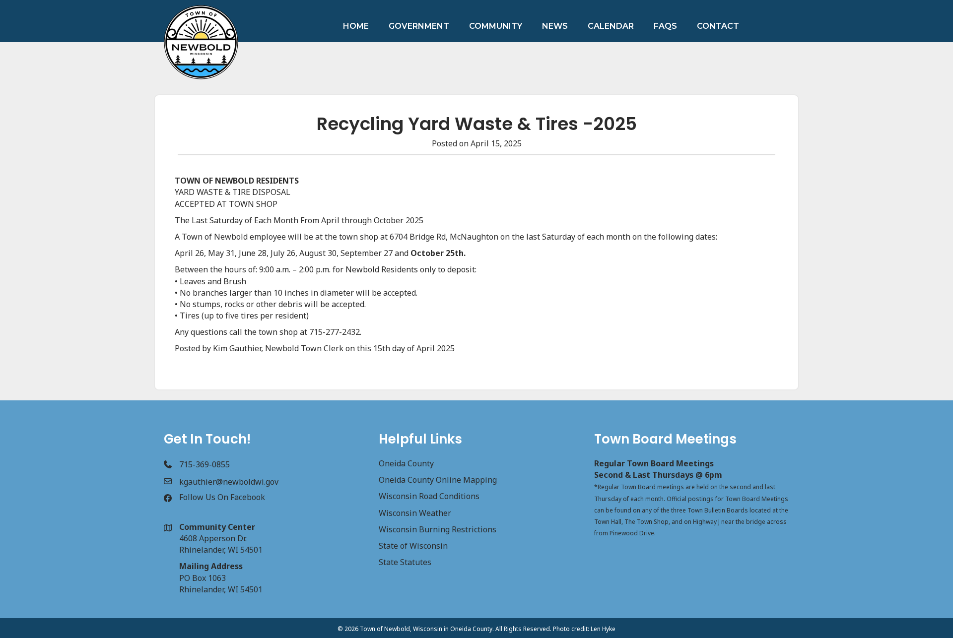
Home (356, 26)
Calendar (611, 26)
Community (495, 26)
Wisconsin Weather (415, 513)
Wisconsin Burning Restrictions (437, 529)
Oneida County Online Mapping (438, 479)
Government (419, 26)
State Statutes (405, 562)
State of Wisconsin (413, 545)
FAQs (665, 26)
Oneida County (406, 463)
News (555, 26)
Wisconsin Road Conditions (429, 496)
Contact (718, 26)
